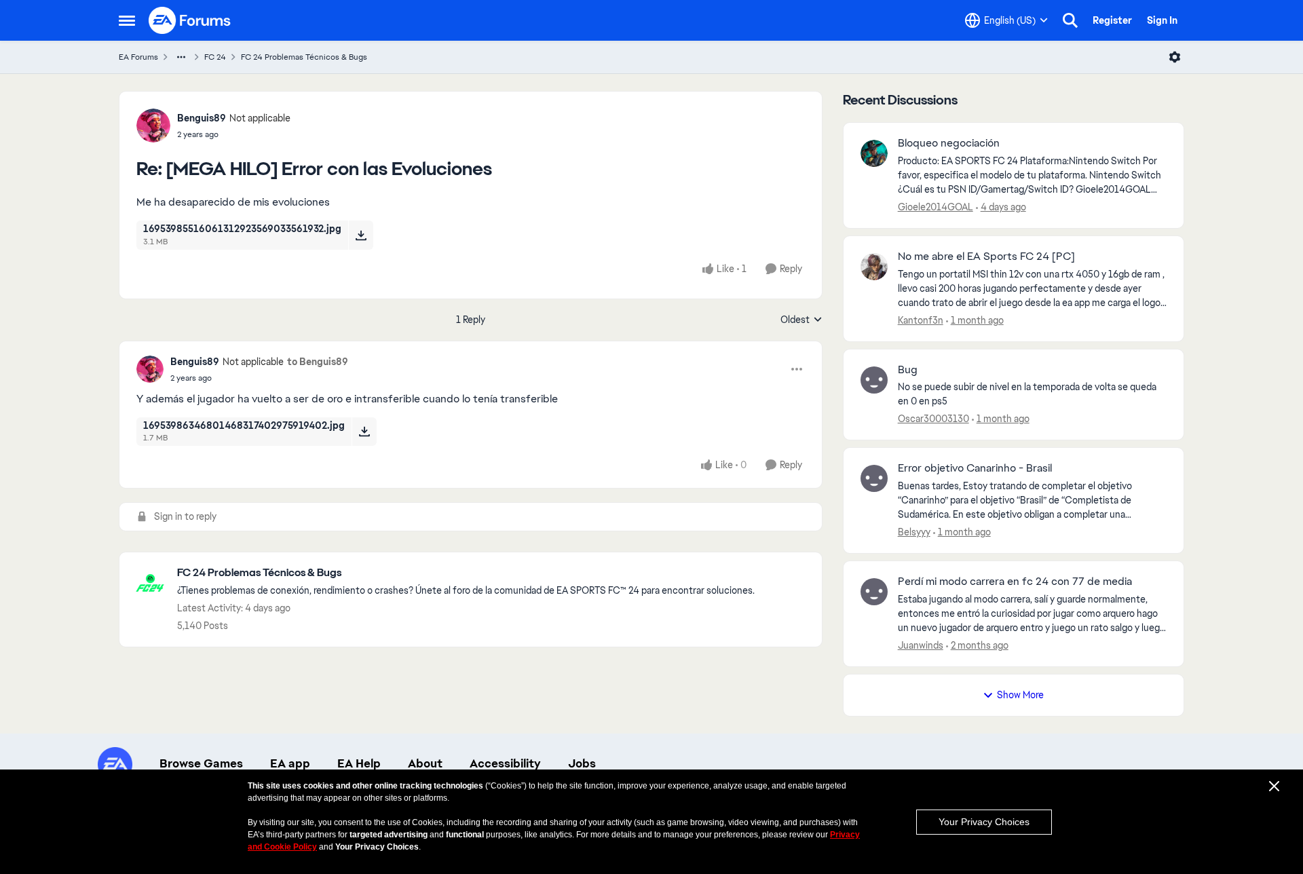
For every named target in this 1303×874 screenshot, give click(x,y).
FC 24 (215, 57)
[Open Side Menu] (127, 20)
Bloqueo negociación (949, 143)
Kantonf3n (920, 320)
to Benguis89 (317, 362)
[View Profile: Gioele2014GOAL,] (874, 153)
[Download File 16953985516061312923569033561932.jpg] (360, 235)
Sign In (1162, 20)
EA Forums (138, 57)
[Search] (1070, 20)
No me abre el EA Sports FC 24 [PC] (986, 256)
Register (1112, 20)
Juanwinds (920, 645)
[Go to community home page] (190, 20)
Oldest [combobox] (801, 320)
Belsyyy (914, 532)
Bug (908, 370)
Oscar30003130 (933, 419)
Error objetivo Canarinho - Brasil (975, 468)
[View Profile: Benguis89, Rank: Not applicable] (153, 125)
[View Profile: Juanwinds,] (874, 591)
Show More (1020, 695)
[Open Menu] (1174, 57)
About (425, 763)
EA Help (359, 763)
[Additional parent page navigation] (181, 57)
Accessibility (505, 763)
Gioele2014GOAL (935, 207)
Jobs (582, 763)
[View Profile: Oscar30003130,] (874, 380)
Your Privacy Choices (984, 821)
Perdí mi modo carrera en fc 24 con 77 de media (1015, 581)
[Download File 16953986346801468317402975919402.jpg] (364, 431)
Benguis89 (201, 118)
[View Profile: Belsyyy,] (874, 478)
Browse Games (201, 763)
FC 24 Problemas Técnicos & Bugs (304, 57)
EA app (290, 763)
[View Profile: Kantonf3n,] (874, 266)
